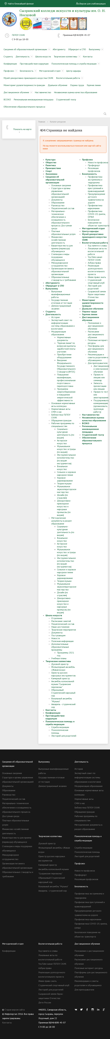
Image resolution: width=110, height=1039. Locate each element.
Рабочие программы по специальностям (62, 425)
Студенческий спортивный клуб (96, 281)
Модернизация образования (58, 333)
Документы (57, 199)
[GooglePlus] (104, 1009)
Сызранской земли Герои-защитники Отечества (97, 294)
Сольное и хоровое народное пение (66, 473)
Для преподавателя (97, 363)
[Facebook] (88, 1009)
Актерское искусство (62, 442)
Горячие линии (94, 85)
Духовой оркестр (59, 664)
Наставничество (43, 92)
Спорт (49, 171)
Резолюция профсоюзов (94, 169)
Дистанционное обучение (16, 92)
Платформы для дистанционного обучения (96, 348)
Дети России (44, 1002)
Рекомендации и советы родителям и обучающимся (98, 357)
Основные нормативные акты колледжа (63, 404)
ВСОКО (7, 99)
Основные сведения (61, 185)
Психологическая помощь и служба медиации (74, 63)
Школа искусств (43, 56)
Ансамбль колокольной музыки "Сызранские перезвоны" (62, 684)
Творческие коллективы (65, 56)
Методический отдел (49, 70)
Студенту (8, 56)
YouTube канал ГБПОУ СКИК (95, 258)
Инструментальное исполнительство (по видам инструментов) (66, 459)
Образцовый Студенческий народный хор (63, 692)
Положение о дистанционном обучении (95, 325)
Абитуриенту (59, 49)
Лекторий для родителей (63, 735)
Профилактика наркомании (95, 207)
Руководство (57, 205)
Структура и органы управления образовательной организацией (60, 192)
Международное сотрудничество (59, 264)
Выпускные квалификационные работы (60, 294)
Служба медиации (60, 727)
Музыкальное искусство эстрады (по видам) (66, 449)
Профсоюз (9, 70)
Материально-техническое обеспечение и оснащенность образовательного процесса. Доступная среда (61, 220)
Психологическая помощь (87, 852)
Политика (51, 165)
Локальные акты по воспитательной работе (97, 251)
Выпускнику (94, 49)
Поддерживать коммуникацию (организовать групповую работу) (101, 406)
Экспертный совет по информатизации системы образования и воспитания (63, 324)
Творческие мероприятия (63, 629)
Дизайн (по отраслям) (62, 496)
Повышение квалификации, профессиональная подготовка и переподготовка (66, 380)
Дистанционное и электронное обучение (101, 368)
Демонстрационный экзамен (52, 786)
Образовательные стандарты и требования (63, 278)
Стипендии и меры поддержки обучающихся (60, 257)
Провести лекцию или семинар (99, 377)
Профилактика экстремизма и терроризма (95, 179)
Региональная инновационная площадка (33, 99)
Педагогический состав (62, 208)
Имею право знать (97, 277)
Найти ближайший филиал (20, 3)
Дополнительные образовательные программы (60, 647)
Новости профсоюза (98, 162)
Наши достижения (60, 626)
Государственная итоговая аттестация (61, 301)
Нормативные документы (64, 339)
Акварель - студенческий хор (52, 890)
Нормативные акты (60, 408)
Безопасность (26, 70)
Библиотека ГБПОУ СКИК (87, 807)
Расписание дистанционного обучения (96, 334)
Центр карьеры (73, 70)
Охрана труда (77, 85)
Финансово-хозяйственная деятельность (58, 239)
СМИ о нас (56, 411)
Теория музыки (64, 483)
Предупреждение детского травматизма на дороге (96, 198)
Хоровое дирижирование (65, 479)
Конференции (10, 63)
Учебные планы (58, 658)
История (55, 317)
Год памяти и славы (97, 245)
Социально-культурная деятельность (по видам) (65, 433)
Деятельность (23, 56)
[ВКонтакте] (76, 1009)
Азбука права (94, 262)
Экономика (51, 173)
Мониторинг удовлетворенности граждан (24, 85)
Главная (41, 121)
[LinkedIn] (99, 1009)
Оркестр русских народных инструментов (63, 674)
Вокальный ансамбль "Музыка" (53, 886)
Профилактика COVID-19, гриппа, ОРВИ (97, 214)
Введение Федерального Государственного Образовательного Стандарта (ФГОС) (66, 366)
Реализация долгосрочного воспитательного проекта (96, 270)
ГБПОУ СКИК (18, 35)
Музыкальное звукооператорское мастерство (66, 489)
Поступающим (58, 635)
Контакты (88, 56)
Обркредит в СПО (77, 49)
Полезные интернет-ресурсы (88, 968)
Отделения (56, 618)
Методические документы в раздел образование (61, 520)
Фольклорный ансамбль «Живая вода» (63, 668)
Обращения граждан (61, 420)
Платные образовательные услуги (63, 232)
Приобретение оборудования (64, 356)
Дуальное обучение (57, 85)
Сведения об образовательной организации (25, 49)
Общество (51, 162)
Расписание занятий (61, 621)
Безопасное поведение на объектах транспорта (98, 222)
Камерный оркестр (60, 678)
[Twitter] (82, 1009)
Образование (57, 202)
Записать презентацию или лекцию (100, 386)
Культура (50, 159)
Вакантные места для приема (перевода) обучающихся (62, 248)
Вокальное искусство (62, 468)
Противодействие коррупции (34, 63)
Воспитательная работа (68, 78)
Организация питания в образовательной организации (62, 271)
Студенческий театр (66, 99)
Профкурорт (94, 165)
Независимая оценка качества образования (75, 92)
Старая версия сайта (15, 1009)
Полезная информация (62, 641)
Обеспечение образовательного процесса (24, 106)
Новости (55, 638)
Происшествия (53, 168)
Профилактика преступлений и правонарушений (96, 188)
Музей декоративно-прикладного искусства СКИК (28, 78)
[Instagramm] (93, 1009)
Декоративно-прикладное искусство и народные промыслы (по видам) (64, 507)
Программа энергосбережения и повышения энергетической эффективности (66, 394)
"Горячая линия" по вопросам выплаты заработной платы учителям (66, 347)
